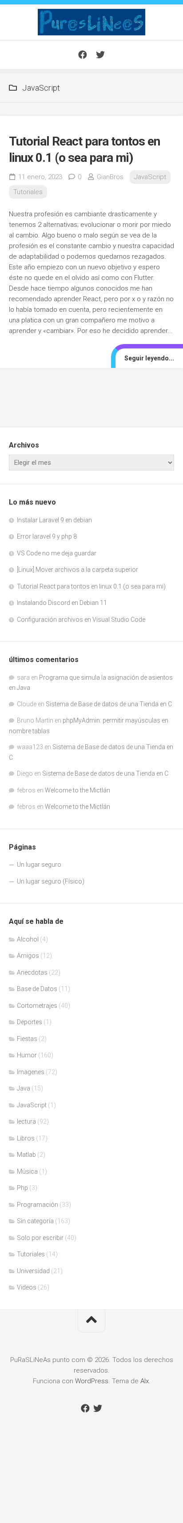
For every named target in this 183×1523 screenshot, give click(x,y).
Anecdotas (32, 972)
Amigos (28, 955)
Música (27, 1171)
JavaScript (150, 177)
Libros (26, 1138)
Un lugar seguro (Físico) (50, 881)
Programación (37, 1204)
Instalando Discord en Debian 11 (62, 602)
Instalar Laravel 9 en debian (54, 520)
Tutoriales (28, 192)
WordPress (91, 1381)
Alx (144, 1381)
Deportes (29, 1022)
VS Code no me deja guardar (56, 553)
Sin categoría (35, 1221)
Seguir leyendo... (149, 358)
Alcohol (28, 939)
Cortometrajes (37, 1005)
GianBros (110, 177)
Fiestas (27, 1038)
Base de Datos (37, 988)
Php (22, 1187)
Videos (26, 1287)
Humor (27, 1055)
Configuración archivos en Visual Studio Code (81, 619)
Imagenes (30, 1071)
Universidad (33, 1270)
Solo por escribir (40, 1237)
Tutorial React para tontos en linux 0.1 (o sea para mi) (91, 586)
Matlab (26, 1154)
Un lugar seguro (39, 864)
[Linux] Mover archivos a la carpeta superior (77, 569)
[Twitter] (100, 54)
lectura (26, 1121)
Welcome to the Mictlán (77, 790)
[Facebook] (83, 54)
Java (23, 1088)
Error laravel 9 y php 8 (47, 536)
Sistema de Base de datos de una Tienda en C (109, 704)
